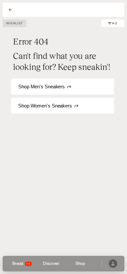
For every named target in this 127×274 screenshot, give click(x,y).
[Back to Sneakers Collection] (10, 10)
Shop (80, 264)
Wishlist (14, 23)
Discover (51, 264)
